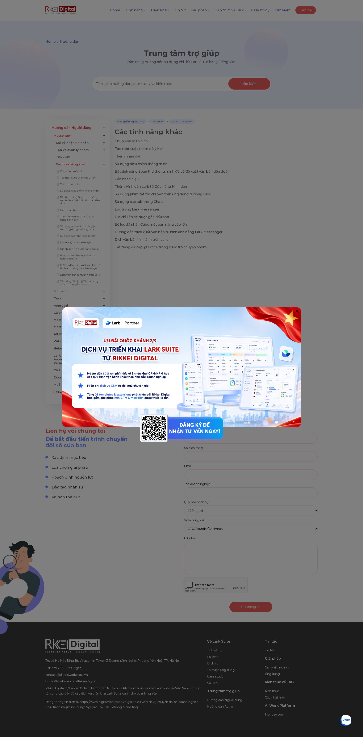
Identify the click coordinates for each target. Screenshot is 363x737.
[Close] (297, 311)
